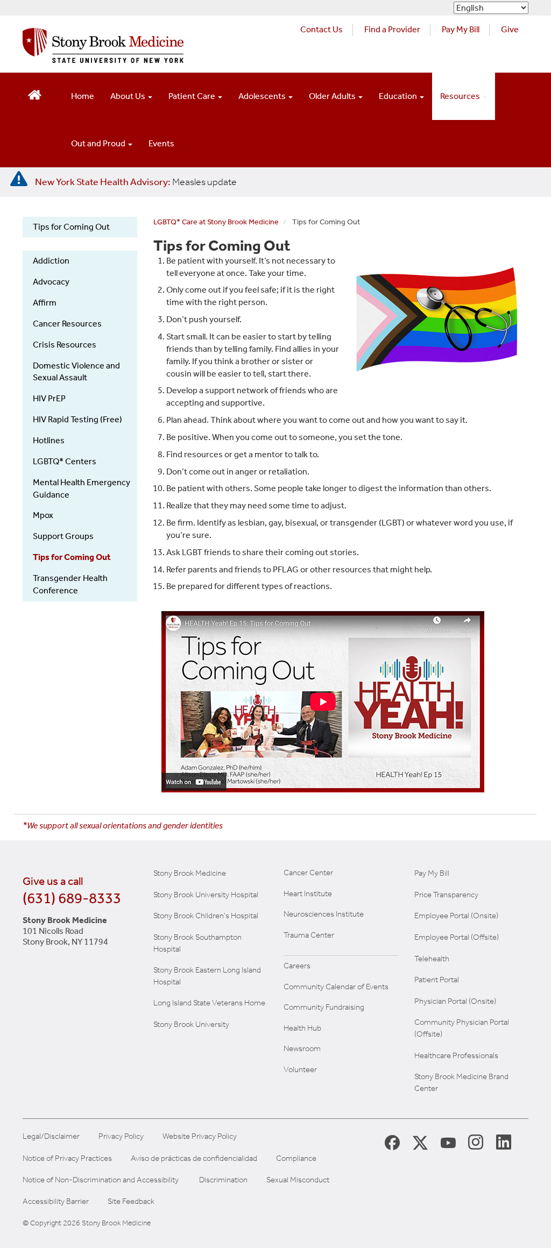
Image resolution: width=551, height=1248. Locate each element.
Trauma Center (309, 935)
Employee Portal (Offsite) (456, 937)
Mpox (43, 515)
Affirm (44, 302)
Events (161, 143)
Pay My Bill (460, 29)
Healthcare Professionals (456, 1055)
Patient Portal (436, 979)
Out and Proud (99, 143)
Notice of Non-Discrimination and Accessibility (101, 1180)
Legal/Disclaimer (51, 1136)
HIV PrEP (49, 398)
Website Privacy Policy (200, 1136)
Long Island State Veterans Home (209, 1003)
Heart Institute (308, 893)
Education (399, 96)
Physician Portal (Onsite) (455, 1001)
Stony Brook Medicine (189, 873)
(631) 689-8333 (72, 898)
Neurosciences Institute (324, 914)
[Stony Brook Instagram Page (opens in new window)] (476, 1141)
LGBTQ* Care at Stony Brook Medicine (216, 221)
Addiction (51, 261)
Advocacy (51, 281)
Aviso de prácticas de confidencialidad (194, 1158)
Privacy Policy (121, 1136)
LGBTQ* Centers (64, 461)
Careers (297, 965)
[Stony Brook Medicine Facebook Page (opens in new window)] (392, 1141)
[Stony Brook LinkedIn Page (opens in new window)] (504, 1141)
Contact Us (321, 29)
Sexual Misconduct (297, 1180)
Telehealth (431, 958)
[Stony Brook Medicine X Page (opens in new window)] (420, 1141)
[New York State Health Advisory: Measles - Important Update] (18, 179)
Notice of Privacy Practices (67, 1158)
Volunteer (300, 1069)
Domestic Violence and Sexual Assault (76, 371)
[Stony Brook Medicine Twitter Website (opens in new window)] (448, 1141)
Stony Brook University (191, 1024)
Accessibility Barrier (56, 1201)
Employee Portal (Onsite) (456, 915)
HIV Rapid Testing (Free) (77, 419)
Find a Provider (392, 29)
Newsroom (302, 1048)
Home (82, 96)
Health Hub (302, 1028)
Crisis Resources (64, 344)
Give (510, 29)
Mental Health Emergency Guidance (81, 488)
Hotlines (49, 440)
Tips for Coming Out (71, 227)
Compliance (296, 1158)
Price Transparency (446, 894)
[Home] (103, 48)
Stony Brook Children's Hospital (205, 915)
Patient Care (192, 96)
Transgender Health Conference (70, 584)
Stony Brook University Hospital (205, 894)
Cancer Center (308, 872)
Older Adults (333, 96)
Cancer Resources (67, 323)
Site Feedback (131, 1201)
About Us (128, 96)
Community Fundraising (324, 1007)
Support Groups (63, 536)
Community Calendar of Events (336, 986)
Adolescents (262, 96)
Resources (461, 96)
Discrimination (223, 1180)
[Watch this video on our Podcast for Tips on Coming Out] (341, 701)
